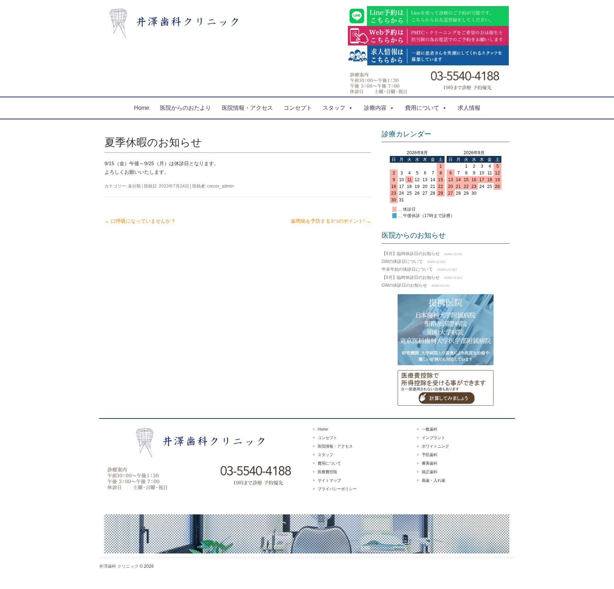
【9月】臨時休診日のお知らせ (411, 253)
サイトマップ (329, 480)
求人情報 (469, 108)
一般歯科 (429, 429)
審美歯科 (429, 463)
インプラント (433, 438)
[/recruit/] (428, 55)
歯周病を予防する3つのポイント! (331, 221)
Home (141, 108)
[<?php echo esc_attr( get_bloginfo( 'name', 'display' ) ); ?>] (203, 441)
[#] (446, 387)
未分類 (134, 186)
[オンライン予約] (255, 476)
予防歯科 (429, 455)
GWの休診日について (402, 261)
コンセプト (298, 108)
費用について (422, 108)
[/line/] (428, 16)
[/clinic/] (151, 478)
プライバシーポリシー (337, 489)
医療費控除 (327, 472)
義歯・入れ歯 (433, 480)
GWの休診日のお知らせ (404, 285)
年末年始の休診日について (407, 269)
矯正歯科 (429, 472)
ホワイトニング (435, 446)
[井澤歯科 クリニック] (176, 23)
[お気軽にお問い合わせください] (428, 36)
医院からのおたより (185, 108)
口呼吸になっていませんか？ (140, 221)
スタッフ (334, 108)
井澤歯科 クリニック (119, 566)
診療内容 (375, 108)
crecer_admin (220, 186)
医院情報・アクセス (247, 108)
